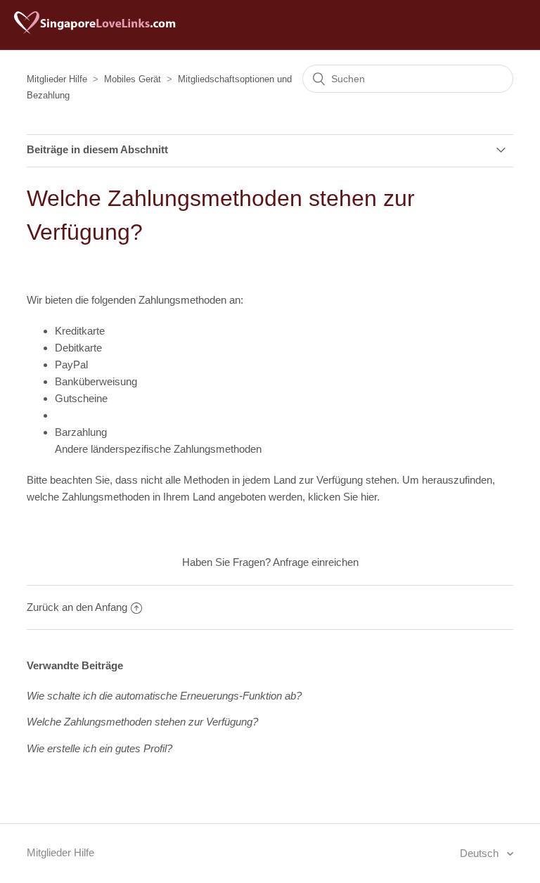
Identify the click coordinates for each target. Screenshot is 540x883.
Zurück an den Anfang (77, 607)
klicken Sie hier (342, 497)
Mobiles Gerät (132, 79)
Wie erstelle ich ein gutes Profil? (99, 748)
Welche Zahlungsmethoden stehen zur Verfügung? (142, 722)
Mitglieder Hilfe (57, 79)
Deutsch (480, 853)
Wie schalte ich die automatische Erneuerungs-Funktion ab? (164, 696)
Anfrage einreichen (316, 562)
